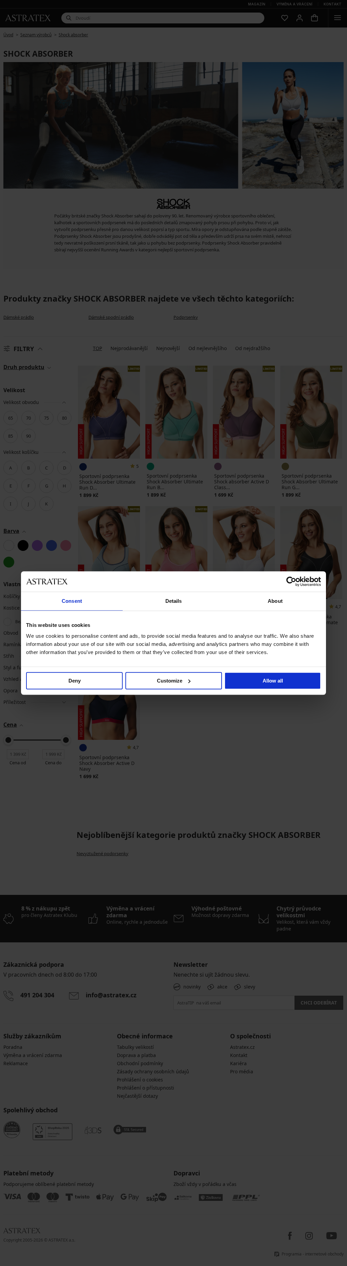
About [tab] (275, 601)
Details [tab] (173, 601)
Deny (74, 681)
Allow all (273, 681)
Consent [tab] (72, 601)
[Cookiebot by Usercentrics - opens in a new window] (291, 581)
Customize (169, 681)
